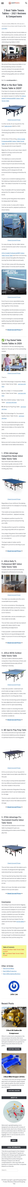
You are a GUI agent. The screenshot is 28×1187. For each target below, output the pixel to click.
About (14, 1140)
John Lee (14, 994)
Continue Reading (14, 1049)
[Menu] (2, 3)
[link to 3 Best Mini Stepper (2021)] (14, 1063)
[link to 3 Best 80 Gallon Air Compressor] (14, 1017)
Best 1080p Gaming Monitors (11, 974)
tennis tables (20, 921)
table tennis (8, 126)
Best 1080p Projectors (10, 971)
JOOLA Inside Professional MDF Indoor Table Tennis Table (14, 98)
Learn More (4, 28)
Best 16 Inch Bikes (8, 968)
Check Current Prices (14, 120)
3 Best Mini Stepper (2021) (14, 1077)
